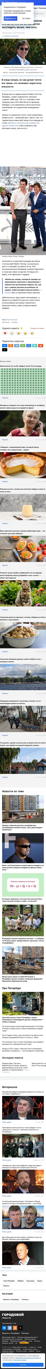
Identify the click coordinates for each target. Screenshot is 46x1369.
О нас (30, 1341)
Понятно (23, 1365)
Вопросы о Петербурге (11, 1299)
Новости (6, 1318)
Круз (25, 99)
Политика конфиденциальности (27, 1337)
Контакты (37, 1341)
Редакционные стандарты (18, 1341)
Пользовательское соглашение (12, 1339)
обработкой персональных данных (27, 1358)
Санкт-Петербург (9, 1281)
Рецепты (6, 1286)
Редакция (5, 1341)
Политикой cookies (19, 1360)
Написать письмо (7, 1343)
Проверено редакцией (11, 36)
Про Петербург (11, 988)
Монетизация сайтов (8, 1337)
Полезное (25, 1299)
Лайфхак (21, 1281)
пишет (8, 293)
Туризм (39, 1281)
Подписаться (10, 18)
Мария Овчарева (12, 320)
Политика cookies (30, 1339)
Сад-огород (30, 1281)
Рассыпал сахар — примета (25, 1351)
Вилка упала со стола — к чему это (24, 1347)
